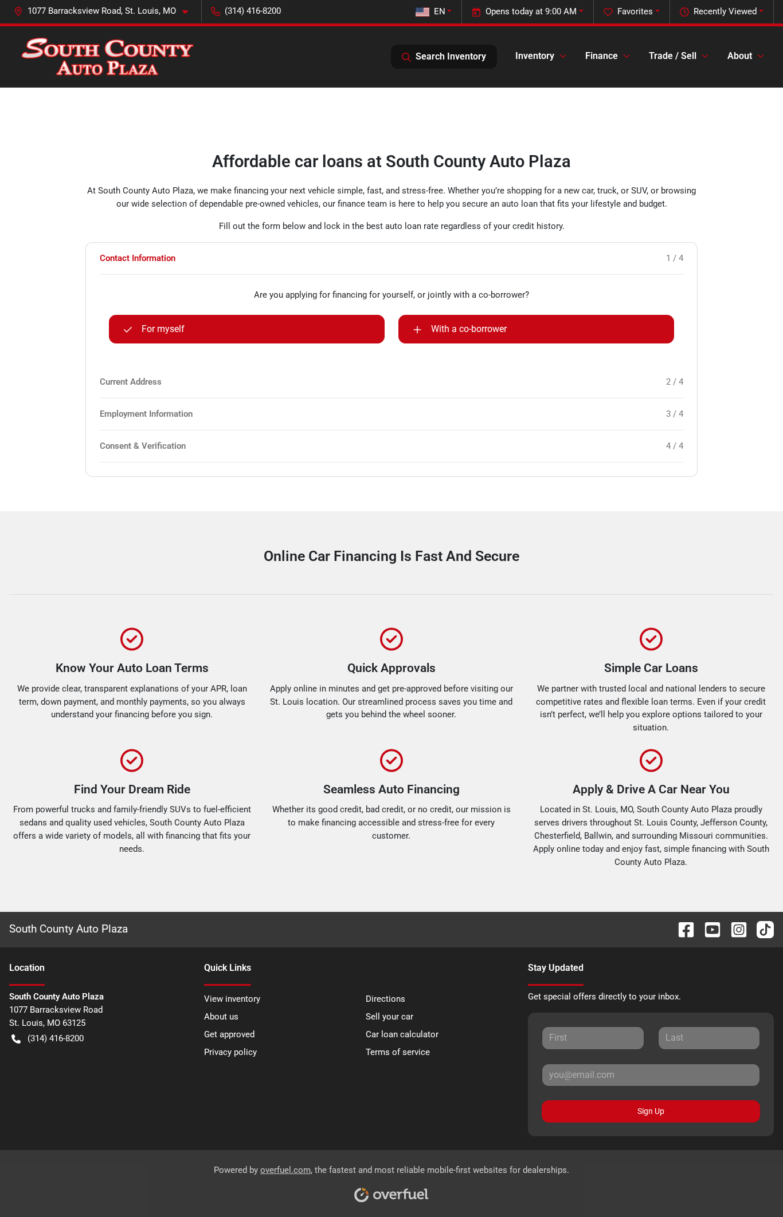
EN (439, 11)
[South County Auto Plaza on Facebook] (681, 928)
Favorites (635, 11)
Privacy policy (230, 1052)
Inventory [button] (534, 55)
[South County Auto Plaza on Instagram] (734, 928)
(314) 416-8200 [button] (253, 11)
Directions (385, 999)
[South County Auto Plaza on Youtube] (708, 928)
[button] (105, 11)
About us (221, 1016)
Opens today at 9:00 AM (531, 11)
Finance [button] (601, 55)
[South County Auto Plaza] (107, 56)
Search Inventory (451, 56)
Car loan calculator (402, 1034)
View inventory (232, 999)
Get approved (229, 1034)
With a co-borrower (469, 328)
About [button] (739, 55)
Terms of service (398, 1052)
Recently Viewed (725, 11)
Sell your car (389, 1016)
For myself (163, 328)
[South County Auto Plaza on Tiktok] (760, 928)
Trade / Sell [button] (672, 55)
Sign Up (650, 1111)
